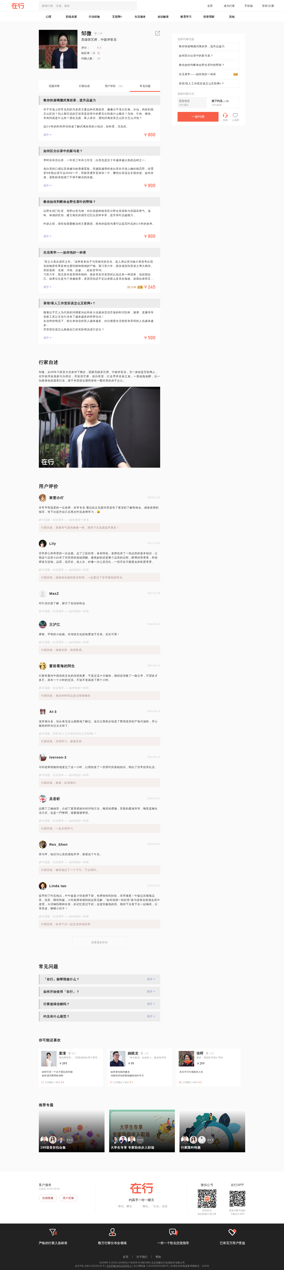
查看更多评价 (99, 942)
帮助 (158, 1256)
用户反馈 (68, 1198)
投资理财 (209, 16)
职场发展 (71, 16)
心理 (48, 16)
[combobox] (88, 5)
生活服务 (140, 16)
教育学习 (186, 16)
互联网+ (117, 16)
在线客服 (48, 1198)
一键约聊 (198, 116)
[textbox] (88, 5)
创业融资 (163, 16)
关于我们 (142, 1256)
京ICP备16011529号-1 (119, 1266)
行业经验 (94, 16)
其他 (232, 16)
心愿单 (235, 120)
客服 (225, 120)
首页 (210, 5)
